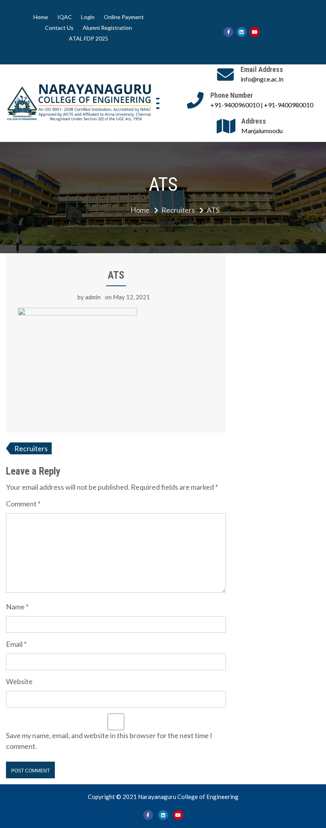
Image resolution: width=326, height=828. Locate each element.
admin (93, 297)
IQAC (64, 17)
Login (88, 17)
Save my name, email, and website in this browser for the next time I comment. (109, 740)
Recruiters (31, 448)
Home (40, 17)
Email (16, 644)
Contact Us (59, 28)
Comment (23, 503)
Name (17, 606)
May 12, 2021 (131, 297)
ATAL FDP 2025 (88, 38)
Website (19, 681)
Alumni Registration (107, 28)
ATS (116, 275)
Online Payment (124, 17)
